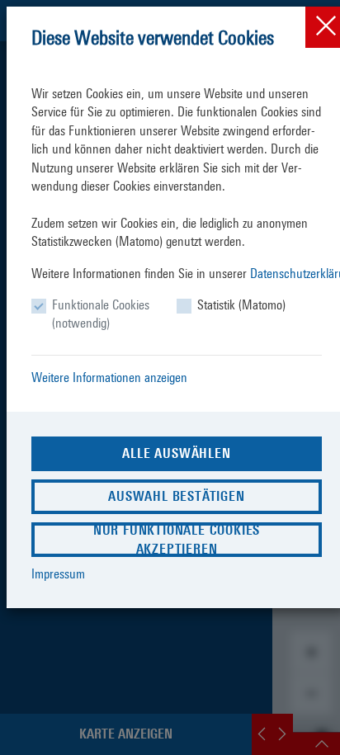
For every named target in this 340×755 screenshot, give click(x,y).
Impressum (58, 574)
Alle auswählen (176, 453)
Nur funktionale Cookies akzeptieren (176, 539)
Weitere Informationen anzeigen (109, 377)
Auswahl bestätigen (176, 496)
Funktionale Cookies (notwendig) (100, 314)
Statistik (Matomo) (241, 305)
